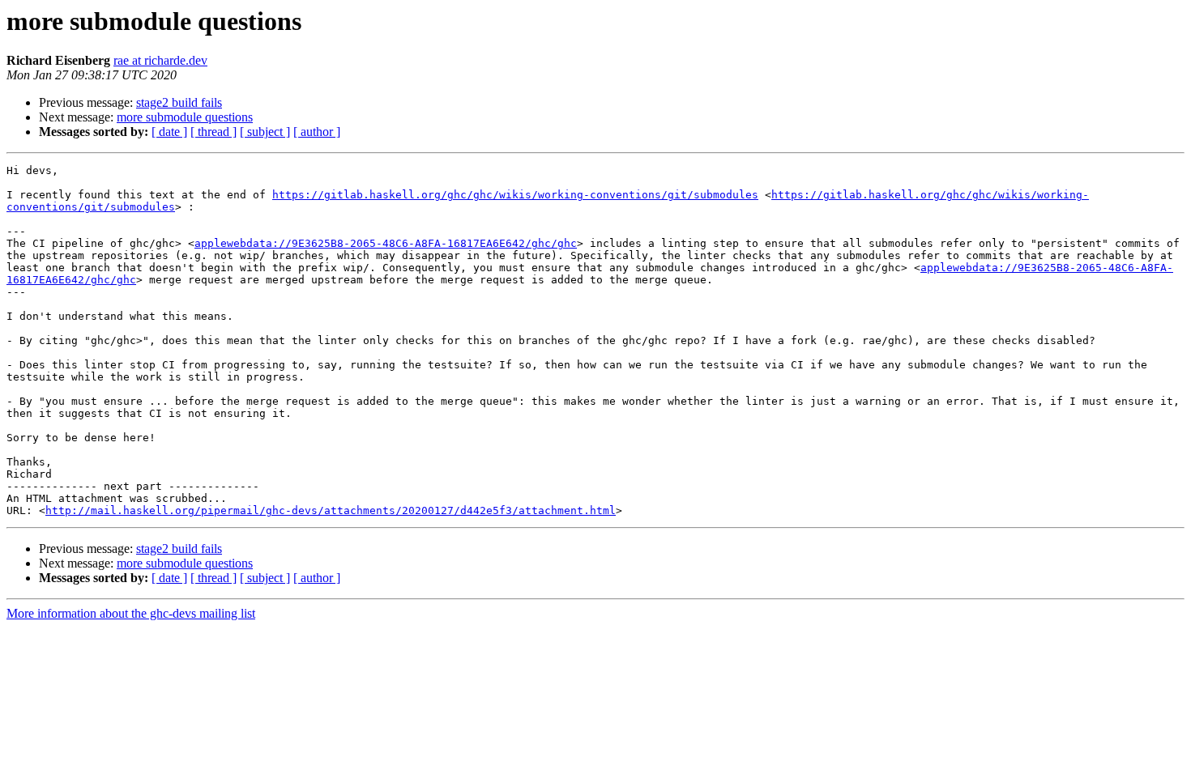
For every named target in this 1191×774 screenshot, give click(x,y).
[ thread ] (213, 131)
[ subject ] (265, 131)
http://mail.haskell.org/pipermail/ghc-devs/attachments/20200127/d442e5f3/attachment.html (330, 510)
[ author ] (316, 131)
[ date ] (169, 131)
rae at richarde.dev (160, 60)
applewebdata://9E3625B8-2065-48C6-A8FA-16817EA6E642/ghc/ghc (385, 243)
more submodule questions (185, 117)
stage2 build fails (179, 102)
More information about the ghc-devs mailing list (130, 613)
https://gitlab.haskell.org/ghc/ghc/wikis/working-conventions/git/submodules (515, 195)
